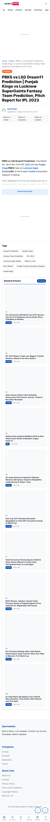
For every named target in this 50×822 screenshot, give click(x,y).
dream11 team (27, 251)
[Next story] (45, 810)
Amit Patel (12, 109)
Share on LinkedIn (38, 118)
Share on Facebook (22, 118)
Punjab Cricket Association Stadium (31, 266)
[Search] (46, 3)
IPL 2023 (25, 164)
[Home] (3, 10)
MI (18, 181)
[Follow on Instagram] (10, 740)
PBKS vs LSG (30, 261)
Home (4, 61)
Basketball (6, 760)
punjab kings (8, 271)
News (10, 10)
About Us (6, 775)
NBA (47, 10)
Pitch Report (8, 266)
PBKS (5, 181)
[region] (25, 34)
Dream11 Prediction (10, 251)
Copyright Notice (10, 792)
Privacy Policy (8, 783)
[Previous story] (38, 810)
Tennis (5, 764)
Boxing (28, 10)
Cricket (19, 10)
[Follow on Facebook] (17, 740)
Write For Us (7, 796)
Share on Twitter (6, 118)
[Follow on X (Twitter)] (4, 740)
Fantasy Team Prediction (13, 256)
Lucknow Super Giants (12, 261)
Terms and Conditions (12, 787)
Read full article (25, 191)
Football (38, 10)
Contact (5, 779)
